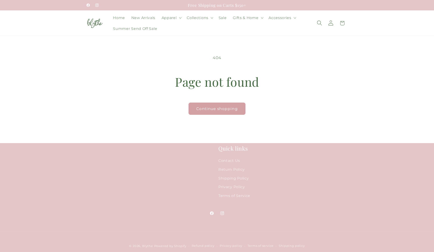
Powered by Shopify (170, 246)
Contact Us (229, 160)
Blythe (147, 246)
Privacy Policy (231, 187)
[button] (171, 17)
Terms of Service (234, 196)
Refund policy (203, 245)
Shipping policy (292, 245)
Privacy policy (231, 245)
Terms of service (261, 245)
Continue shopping (217, 108)
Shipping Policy (233, 178)
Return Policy (231, 169)
